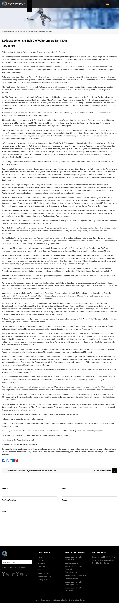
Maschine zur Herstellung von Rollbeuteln (75, 589)
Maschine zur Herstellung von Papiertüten (75, 567)
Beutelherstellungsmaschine (75, 575)
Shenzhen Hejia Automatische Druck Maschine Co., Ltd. (103, 561)
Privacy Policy (43, 580)
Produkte (41, 563)
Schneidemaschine (72, 572)
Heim (6, 31)
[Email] (29, 562)
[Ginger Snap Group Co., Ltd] (13, 554)
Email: (64, 489)
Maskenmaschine (71, 563)
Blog (39, 570)
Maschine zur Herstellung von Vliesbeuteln (75, 558)
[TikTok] (26, 574)
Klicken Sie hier (20, 567)
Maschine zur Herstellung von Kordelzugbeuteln (75, 583)
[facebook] (3, 574)
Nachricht (41, 567)
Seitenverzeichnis (44, 576)
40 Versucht (99, 471)
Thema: (65, 500)
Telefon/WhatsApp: (9, 500)
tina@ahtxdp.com (79, 600)
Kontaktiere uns (43, 573)
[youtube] (17, 574)
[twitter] (13, 574)
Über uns (41, 560)
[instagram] (22, 574)
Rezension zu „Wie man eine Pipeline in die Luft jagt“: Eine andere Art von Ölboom (36, 471)
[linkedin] (8, 574)
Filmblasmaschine (71, 579)
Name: (5, 489)
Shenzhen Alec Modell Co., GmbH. (104, 557)
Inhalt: (4, 512)
